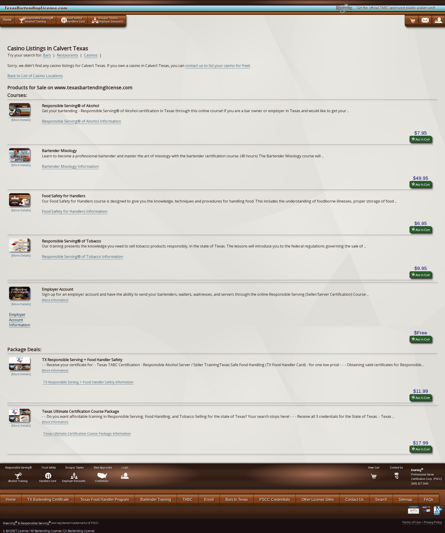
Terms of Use (411, 522)
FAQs (428, 499)
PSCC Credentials (274, 499)
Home (7, 19)
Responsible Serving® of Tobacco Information (82, 256)
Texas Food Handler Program (104, 499)
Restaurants (67, 55)
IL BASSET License (15, 531)
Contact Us (354, 499)
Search (381, 499)
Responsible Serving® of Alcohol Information (81, 121)
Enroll (209, 499)
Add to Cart (422, 139)
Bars (47, 55)
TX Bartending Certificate (48, 499)
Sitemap (405, 499)
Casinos (91, 55)
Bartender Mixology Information (70, 166)
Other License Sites (318, 499)
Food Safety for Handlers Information (74, 211)
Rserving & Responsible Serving (27, 523)
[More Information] (55, 300)
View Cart (373, 467)
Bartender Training (155, 499)
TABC (188, 499)
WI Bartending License (45, 531)
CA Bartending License (78, 531)
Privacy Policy (433, 522)
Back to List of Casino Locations (35, 75)
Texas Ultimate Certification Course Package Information (87, 433)
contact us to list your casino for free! (217, 65)
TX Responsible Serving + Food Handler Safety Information (88, 382)
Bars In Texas (237, 499)
